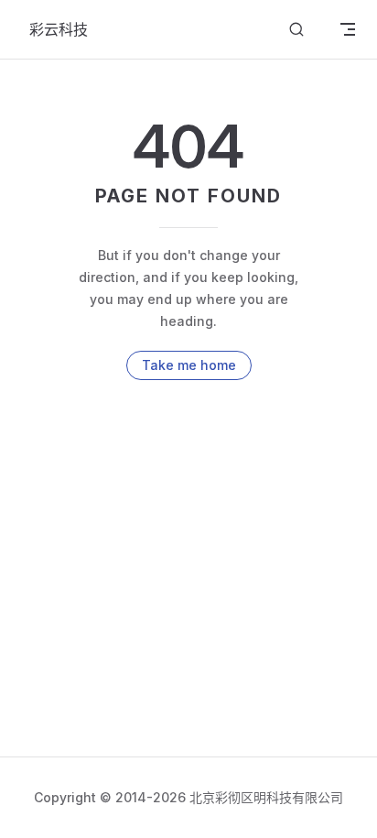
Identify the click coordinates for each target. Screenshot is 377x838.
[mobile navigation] (348, 29)
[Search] (296, 30)
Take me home (189, 365)
